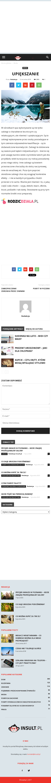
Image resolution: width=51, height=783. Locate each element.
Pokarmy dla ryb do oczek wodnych (17, 706)
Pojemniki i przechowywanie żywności (18, 691)
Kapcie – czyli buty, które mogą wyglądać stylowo (30, 361)
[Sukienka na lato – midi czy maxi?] (7, 339)
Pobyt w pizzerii (41, 288)
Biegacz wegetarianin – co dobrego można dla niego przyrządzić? (28, 638)
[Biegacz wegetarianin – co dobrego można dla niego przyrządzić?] (7, 638)
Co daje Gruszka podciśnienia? (15, 461)
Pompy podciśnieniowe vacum (13, 465)
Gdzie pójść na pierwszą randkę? (17, 494)
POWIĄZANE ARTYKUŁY (13, 329)
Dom (3, 354)
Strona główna (6, 63)
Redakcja (13, 79)
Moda (25, 68)
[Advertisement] (25, 27)
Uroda (4, 454)
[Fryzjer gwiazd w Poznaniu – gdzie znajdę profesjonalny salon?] (7, 595)
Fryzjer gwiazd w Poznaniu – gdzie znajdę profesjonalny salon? (21, 449)
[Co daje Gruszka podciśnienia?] (7, 607)
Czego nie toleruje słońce (28, 648)
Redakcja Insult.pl (15, 454)
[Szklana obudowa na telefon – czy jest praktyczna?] (7, 663)
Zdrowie (5, 687)
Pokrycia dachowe (9, 698)
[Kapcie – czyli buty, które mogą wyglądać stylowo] (7, 363)
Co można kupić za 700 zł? (13, 472)
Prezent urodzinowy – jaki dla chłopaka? (31, 349)
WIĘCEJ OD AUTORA (34, 329)
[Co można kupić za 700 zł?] (7, 619)
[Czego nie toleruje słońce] (7, 651)
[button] (47, 57)
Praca (3, 709)
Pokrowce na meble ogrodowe (13, 486)
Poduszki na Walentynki (11, 475)
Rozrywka (5, 683)
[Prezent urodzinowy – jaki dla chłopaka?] (7, 351)
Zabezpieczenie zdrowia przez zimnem (13, 289)
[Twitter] (28, 770)
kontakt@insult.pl (33, 754)
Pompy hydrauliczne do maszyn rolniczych (21, 702)
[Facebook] (22, 770)
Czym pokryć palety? (11, 483)
